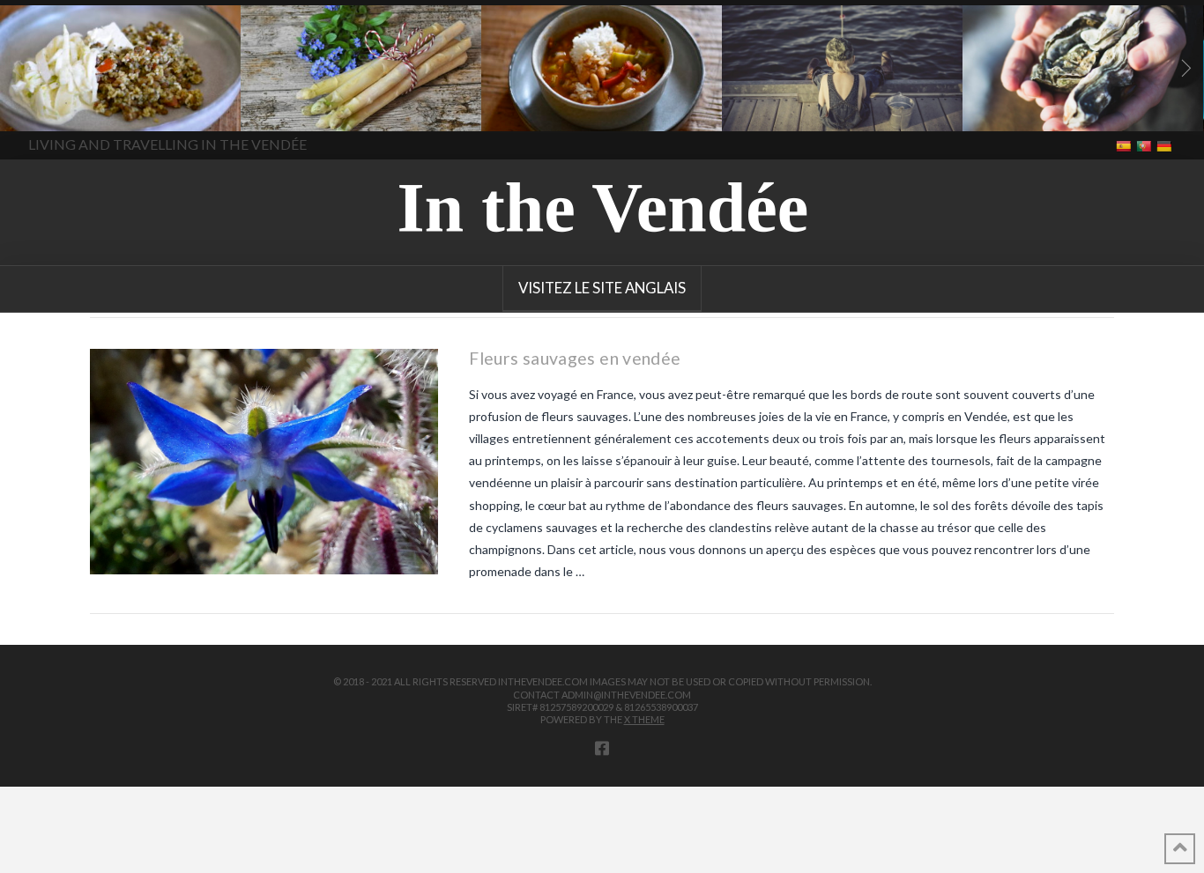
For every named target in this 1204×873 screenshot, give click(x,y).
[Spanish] (1125, 145)
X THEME (644, 719)
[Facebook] (602, 748)
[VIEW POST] (264, 462)
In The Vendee (65, 106)
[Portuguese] (1145, 145)
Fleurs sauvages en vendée (574, 358)
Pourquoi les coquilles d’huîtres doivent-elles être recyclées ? (1061, 114)
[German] (1166, 145)
